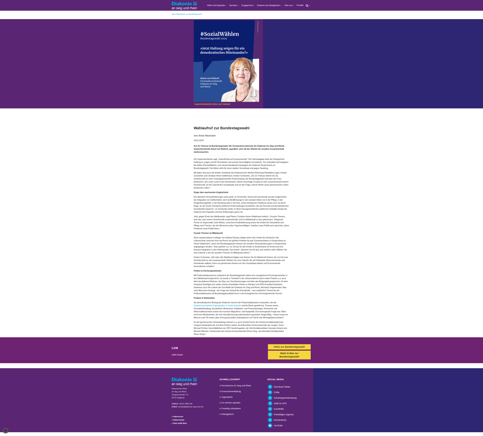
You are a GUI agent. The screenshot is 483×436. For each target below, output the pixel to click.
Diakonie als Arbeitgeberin (268, 5)
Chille (276, 392)
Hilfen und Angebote (216, 5)
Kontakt (300, 5)
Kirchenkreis (280, 420)
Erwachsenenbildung (231, 391)
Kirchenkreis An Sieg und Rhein (236, 385)
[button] (5, 430)
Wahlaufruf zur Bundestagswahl (189, 14)
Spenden (233, 5)
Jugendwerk (227, 397)
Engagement (247, 5)
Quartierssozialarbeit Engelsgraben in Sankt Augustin (217, 305)
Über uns (288, 5)
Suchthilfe (279, 409)
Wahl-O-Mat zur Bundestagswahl (289, 355)
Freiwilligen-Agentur (284, 414)
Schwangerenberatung (285, 398)
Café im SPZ (280, 403)
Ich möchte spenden (230, 403)
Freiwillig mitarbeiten (231, 408)
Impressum (178, 416)
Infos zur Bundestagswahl (289, 347)
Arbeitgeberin (227, 414)
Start (173, 14)
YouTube (278, 425)
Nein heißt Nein (180, 423)
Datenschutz (178, 420)
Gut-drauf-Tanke (282, 387)
